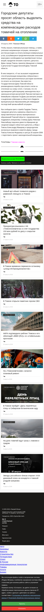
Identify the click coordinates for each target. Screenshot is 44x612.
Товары (3, 567)
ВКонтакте (5, 535)
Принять (22, 604)
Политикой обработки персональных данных (24, 598)
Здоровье (4, 549)
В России (4, 562)
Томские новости (18, 142)
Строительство (6, 554)
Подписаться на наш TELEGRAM (13, 159)
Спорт (2, 559)
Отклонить (22, 608)
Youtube (4, 532)
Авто (2, 546)
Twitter (4, 529)
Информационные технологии (13, 564)
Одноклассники (6, 538)
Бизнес (3, 572)
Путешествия (6, 557)
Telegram (5, 526)
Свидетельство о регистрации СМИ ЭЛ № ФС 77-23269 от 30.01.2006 (13, 512)
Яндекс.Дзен (6, 541)
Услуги (3, 570)
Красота (3, 552)
